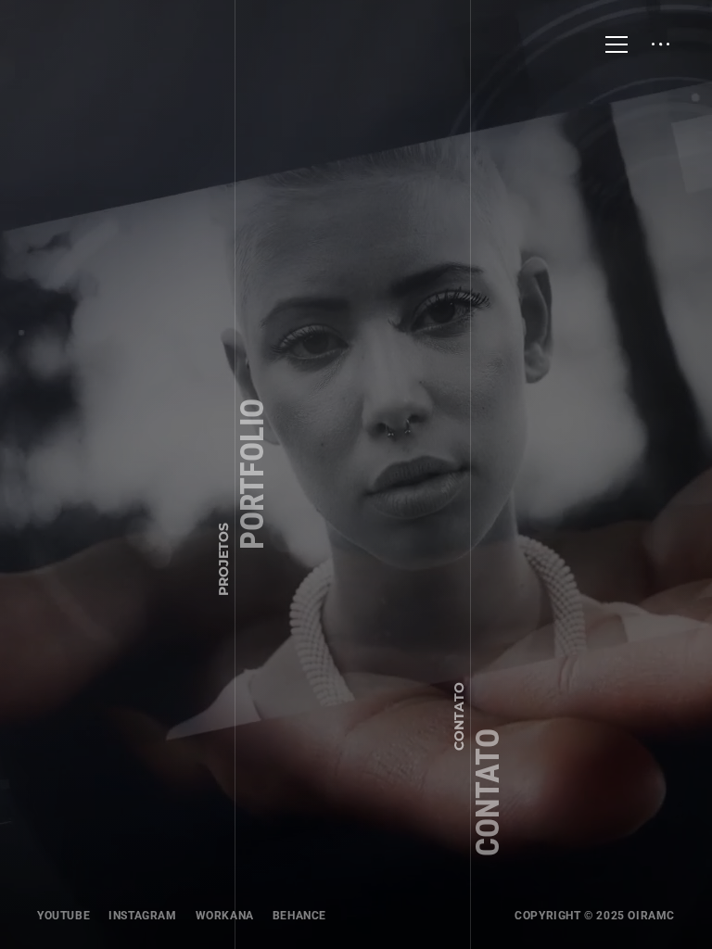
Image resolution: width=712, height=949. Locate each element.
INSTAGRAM (142, 915)
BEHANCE (299, 915)
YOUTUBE (63, 915)
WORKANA (225, 915)
